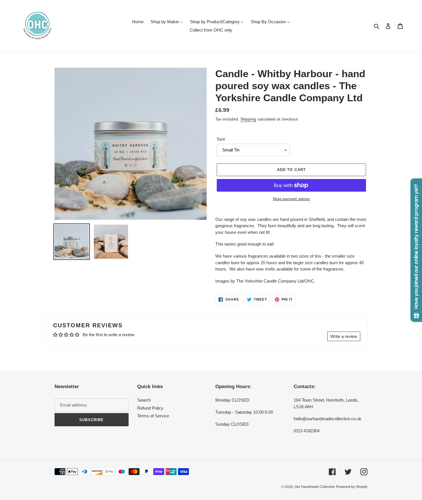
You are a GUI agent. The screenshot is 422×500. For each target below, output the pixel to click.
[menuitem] (138, 21)
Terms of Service (153, 415)
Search (144, 400)
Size (221, 139)
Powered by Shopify (351, 487)
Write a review (343, 336)
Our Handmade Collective (315, 487)
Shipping (248, 119)
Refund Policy (150, 408)
